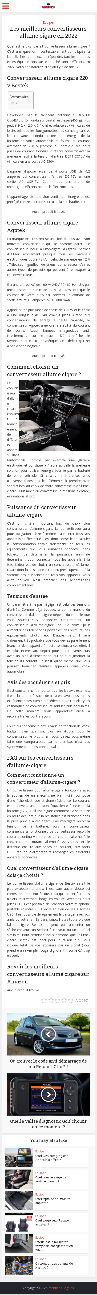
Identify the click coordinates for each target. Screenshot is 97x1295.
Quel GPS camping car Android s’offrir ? (51, 1158)
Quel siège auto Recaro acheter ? (52, 1222)
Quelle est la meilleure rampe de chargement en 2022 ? (54, 1246)
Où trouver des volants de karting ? (54, 1265)
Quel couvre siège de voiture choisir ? (50, 1179)
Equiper (48, 22)
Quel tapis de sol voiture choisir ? (53, 1201)
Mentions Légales (61, 1288)
